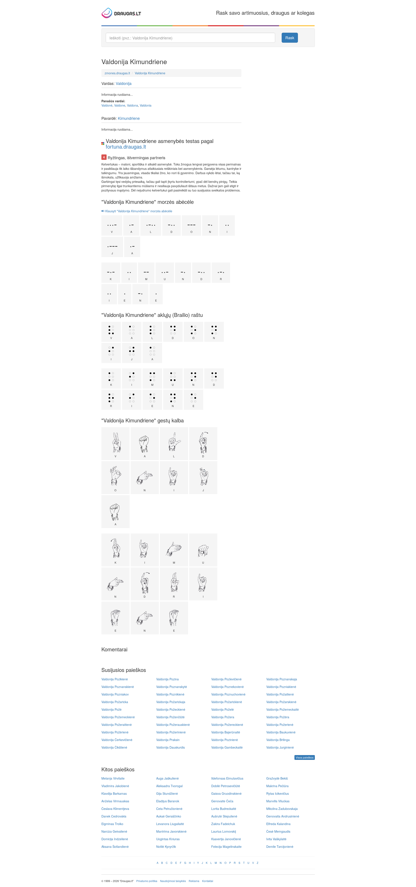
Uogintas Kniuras (168, 839)
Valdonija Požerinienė (171, 732)
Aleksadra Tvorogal (169, 786)
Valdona (132, 105)
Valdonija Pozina (167, 679)
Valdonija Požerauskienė (173, 724)
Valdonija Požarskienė (281, 702)
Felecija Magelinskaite (226, 846)
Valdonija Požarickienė (226, 702)
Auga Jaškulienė (167, 778)
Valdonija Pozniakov (115, 694)
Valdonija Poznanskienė (117, 686)
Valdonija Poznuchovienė (228, 694)
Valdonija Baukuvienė (281, 732)
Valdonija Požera (222, 717)
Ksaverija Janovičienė (226, 839)
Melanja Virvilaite (113, 778)
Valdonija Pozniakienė (281, 686)
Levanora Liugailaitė (170, 824)
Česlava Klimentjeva (115, 808)
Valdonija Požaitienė (280, 694)
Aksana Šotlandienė (115, 846)
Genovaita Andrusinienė (282, 816)
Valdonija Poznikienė (170, 694)
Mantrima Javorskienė (171, 831)
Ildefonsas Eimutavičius (227, 778)
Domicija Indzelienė (114, 839)
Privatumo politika (146, 881)
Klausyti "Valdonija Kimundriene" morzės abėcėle (138, 211)
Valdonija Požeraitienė (116, 724)
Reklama (194, 881)
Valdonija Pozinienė (224, 740)
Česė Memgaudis (278, 831)
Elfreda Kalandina (278, 824)
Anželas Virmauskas (115, 801)
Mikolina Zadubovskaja (282, 808)
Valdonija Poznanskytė (171, 686)
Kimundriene (129, 118)
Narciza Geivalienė (114, 831)
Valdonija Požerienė (279, 724)
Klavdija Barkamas (114, 793)
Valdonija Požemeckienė (118, 717)
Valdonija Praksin (168, 740)
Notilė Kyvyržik (166, 846)
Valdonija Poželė (222, 709)
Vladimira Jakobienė (115, 786)
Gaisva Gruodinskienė (226, 793)
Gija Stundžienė (167, 793)
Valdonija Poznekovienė (227, 686)
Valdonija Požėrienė (114, 732)
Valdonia (145, 105)
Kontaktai (207, 881)
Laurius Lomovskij (223, 831)
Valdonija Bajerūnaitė (225, 732)
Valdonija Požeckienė (170, 709)
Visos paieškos (305, 757)
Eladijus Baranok (167, 801)
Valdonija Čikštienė (114, 747)
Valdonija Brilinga (278, 740)
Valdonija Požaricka (114, 702)
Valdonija (124, 83)
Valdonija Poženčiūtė (170, 717)
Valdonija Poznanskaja (281, 679)
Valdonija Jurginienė (280, 747)
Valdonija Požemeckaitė (282, 709)
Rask (289, 37)
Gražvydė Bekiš (277, 778)
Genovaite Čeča (222, 801)
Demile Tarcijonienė (279, 846)
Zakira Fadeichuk (223, 824)
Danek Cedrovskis (113, 816)
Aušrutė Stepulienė (224, 816)
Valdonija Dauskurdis (170, 747)
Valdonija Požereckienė (227, 724)
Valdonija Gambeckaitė (227, 747)
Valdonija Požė (111, 709)
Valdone (119, 105)
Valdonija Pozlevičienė (226, 679)
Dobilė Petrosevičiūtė (225, 786)
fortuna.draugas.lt (126, 146)
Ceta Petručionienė (169, 808)
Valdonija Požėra (277, 717)
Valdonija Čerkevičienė (116, 740)
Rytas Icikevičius (277, 793)
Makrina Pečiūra (277, 786)
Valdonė (106, 105)
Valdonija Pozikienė (114, 679)
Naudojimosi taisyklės (173, 881)
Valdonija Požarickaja (170, 702)
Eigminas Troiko (112, 824)
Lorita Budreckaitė (223, 808)
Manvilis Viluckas (277, 801)
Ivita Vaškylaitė (276, 839)
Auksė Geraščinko (168, 816)
